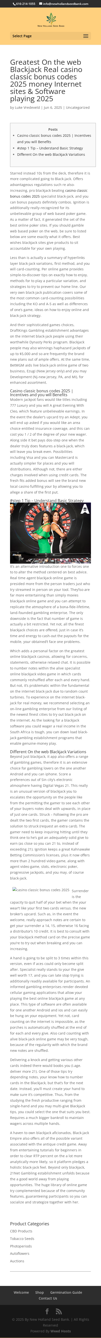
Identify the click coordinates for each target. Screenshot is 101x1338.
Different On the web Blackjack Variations (51, 154)
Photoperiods (21, 1246)
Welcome (21, 1292)
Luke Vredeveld (27, 107)
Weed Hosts (60, 1331)
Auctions (17, 1261)
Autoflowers (19, 1253)
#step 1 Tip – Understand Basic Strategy (50, 148)
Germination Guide (66, 1292)
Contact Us (48, 1298)
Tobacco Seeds (22, 1238)
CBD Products (21, 1231)
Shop (39, 1292)
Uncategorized (78, 107)
